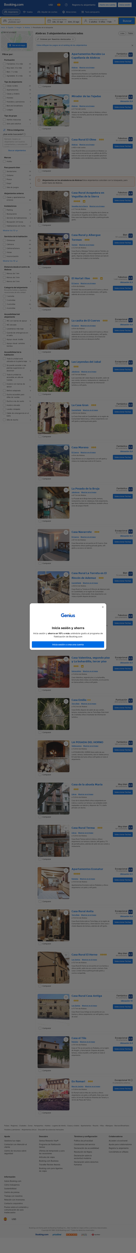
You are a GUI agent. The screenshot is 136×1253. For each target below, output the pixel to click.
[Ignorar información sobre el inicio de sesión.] (102, 607)
